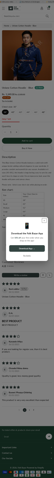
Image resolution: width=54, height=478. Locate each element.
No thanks (27, 256)
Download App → (27, 248)
